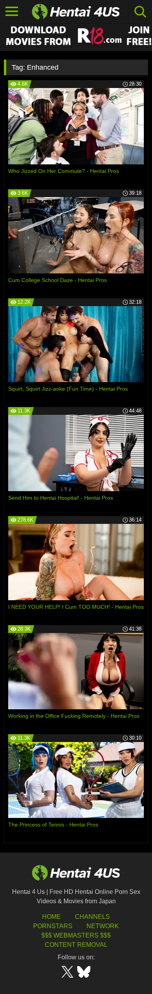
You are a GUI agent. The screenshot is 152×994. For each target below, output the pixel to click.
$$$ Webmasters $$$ (76, 935)
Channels (92, 916)
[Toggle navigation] (11, 11)
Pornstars (52, 926)
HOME (51, 916)
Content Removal (76, 944)
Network (103, 926)
